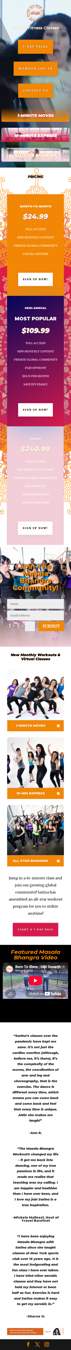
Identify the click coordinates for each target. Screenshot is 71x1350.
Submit (51, 626)
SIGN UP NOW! (35, 279)
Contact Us (35, 90)
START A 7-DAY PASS (35, 929)
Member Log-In (35, 68)
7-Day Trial (35, 46)
